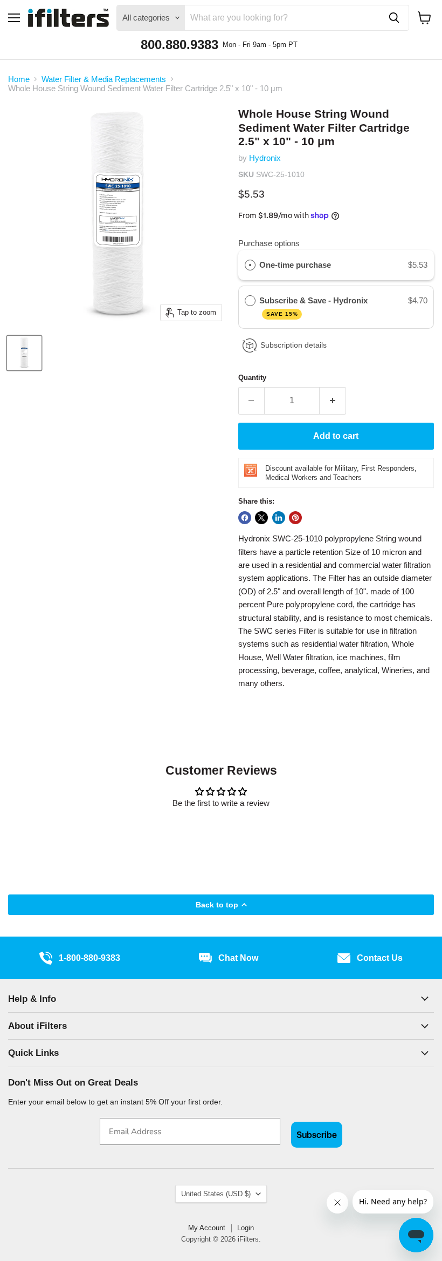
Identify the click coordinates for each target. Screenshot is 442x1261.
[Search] (394, 17)
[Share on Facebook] (244, 517)
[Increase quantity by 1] (333, 400)
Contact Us (380, 957)
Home (19, 79)
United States (216, 1194)
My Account (206, 1228)
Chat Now (238, 957)
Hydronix (265, 157)
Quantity (252, 378)
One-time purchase (295, 264)
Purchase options (269, 243)
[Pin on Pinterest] (295, 517)
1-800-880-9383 (89, 957)
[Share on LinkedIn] (278, 517)
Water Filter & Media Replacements (104, 79)
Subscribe (316, 1135)
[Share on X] (261, 517)
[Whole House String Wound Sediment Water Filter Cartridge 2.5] (24, 353)
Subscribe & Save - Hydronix (314, 306)
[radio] (250, 265)
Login (245, 1228)
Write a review (221, 832)
